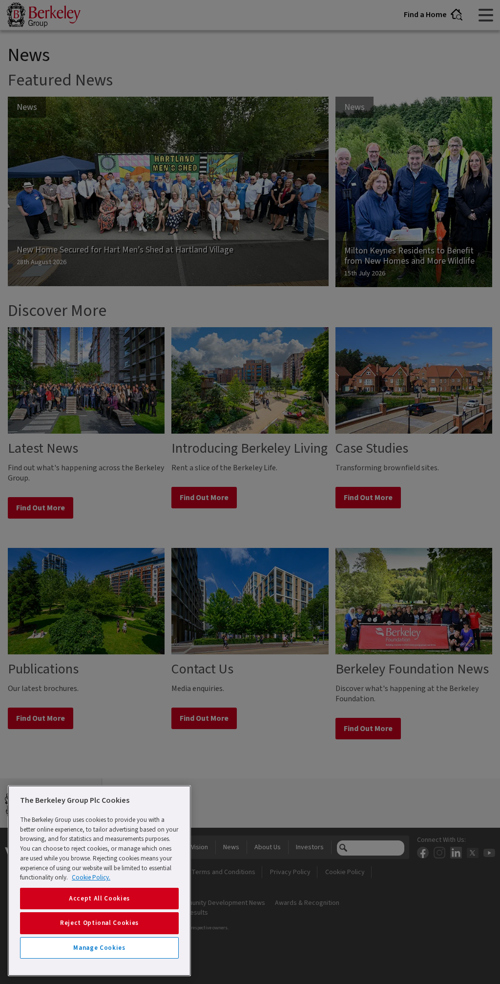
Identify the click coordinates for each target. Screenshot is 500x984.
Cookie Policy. (91, 877)
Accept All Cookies (99, 898)
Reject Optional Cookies (99, 923)
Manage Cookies (99, 947)
